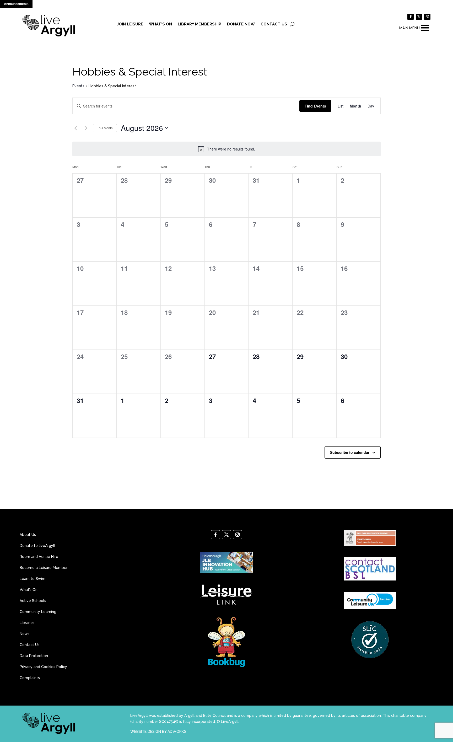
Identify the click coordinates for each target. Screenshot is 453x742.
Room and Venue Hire (39, 557)
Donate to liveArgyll (37, 546)
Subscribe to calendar (349, 452)
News (25, 634)
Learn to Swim (32, 579)
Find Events (315, 106)
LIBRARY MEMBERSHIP (199, 24)
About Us (28, 535)
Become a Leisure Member (44, 568)
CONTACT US (274, 24)
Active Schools (33, 601)
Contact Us (30, 645)
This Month (105, 128)
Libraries (27, 623)
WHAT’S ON (160, 24)
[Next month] (86, 128)
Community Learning (38, 612)
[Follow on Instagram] (427, 17)
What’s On (28, 590)
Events (78, 86)
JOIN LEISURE (130, 24)
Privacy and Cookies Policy (43, 667)
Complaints (30, 678)
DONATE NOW (241, 24)
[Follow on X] (419, 17)
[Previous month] (75, 128)
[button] (409, 28)
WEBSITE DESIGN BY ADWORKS (158, 731)
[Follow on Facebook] (410, 17)
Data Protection (34, 656)
